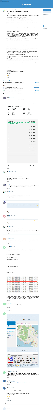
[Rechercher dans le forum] (42, 1)
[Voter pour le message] (33, 75)
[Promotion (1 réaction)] (7, 396)
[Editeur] (9, 97)
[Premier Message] (9, 238)
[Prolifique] (10, 303)
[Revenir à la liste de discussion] (1, 1)
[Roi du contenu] (9, 9)
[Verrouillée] (22, 4)
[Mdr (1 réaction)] (7, 211)
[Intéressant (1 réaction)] (7, 222)
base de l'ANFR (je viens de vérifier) (20, 382)
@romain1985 (13, 381)
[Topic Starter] (10, 246)
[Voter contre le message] (35, 75)
